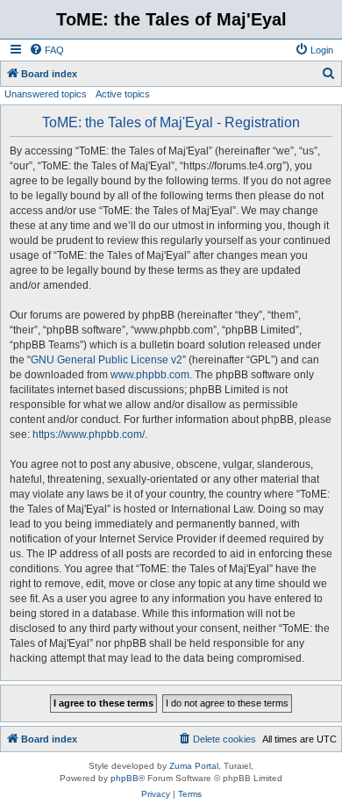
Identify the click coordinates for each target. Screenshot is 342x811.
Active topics (123, 94)
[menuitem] (46, 50)
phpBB (124, 778)
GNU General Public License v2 (106, 360)
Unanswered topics (45, 94)
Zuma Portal (193, 766)
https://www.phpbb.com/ (88, 434)
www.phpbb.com (149, 375)
